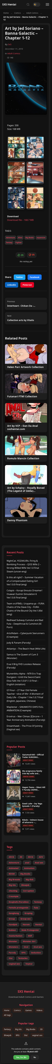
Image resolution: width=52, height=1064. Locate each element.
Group (12, 918)
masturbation (15, 935)
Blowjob (25, 885)
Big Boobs (30, 237)
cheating (13, 890)
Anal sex (39, 862)
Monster (13, 941)
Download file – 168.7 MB (20, 220)
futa (36, 907)
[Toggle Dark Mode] (36, 4)
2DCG (11, 857)
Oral (26, 947)
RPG (23, 952)
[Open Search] (28, 4)
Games (28, 1010)
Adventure (10, 237)
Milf (30, 935)
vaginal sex (14, 963)
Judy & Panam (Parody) (19, 642)
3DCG (30, 857)
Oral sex (38, 947)
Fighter (19, 242)
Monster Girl (29, 941)
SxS (9, 44)
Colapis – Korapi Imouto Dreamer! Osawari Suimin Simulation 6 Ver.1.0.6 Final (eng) (24, 594)
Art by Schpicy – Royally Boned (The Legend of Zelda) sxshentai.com (26, 489)
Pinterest (27, 285)
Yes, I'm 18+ (21, 1057)
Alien (20, 237)
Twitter (19, 277)
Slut (10, 958)
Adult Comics (32, 13)
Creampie (13, 896)
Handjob (13, 924)
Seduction (36, 952)
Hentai (38, 924)
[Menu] (47, 4)
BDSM (12, 873)
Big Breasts (14, 879)
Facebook (34, 277)
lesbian (12, 930)
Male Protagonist (30, 930)
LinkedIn (11, 285)
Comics (17, 13)
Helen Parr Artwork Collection (25, 367)
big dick (29, 879)
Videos (39, 1010)
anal (27, 862)
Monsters (13, 947)
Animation (29, 868)
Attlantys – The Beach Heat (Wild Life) (26, 648)
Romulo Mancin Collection (23, 458)
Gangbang (14, 913)
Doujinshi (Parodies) (19, 902)
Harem (26, 924)
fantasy (9, 242)
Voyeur (29, 963)
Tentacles (22, 958)
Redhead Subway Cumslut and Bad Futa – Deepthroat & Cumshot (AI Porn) (25, 624)
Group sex (26, 918)
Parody (12, 952)
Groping (28, 913)
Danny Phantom (17, 520)
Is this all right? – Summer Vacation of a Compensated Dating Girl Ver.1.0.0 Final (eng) (25, 581)
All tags (7, 1015)
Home (6, 13)
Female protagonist (18, 907)
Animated (13, 868)
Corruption (28, 890)
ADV (41, 857)
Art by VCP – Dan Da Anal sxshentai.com (22, 427)
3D (21, 857)
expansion (41, 237)
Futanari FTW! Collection (22, 396)
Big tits (12, 885)
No (35, 1057)
